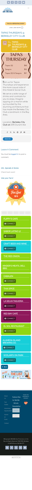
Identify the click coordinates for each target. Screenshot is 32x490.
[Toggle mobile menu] (28, 8)
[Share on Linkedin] (14, 132)
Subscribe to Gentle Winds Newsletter (16, 401)
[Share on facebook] (7, 132)
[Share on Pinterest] (17, 132)
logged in (14, 154)
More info (8, 139)
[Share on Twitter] (10, 132)
